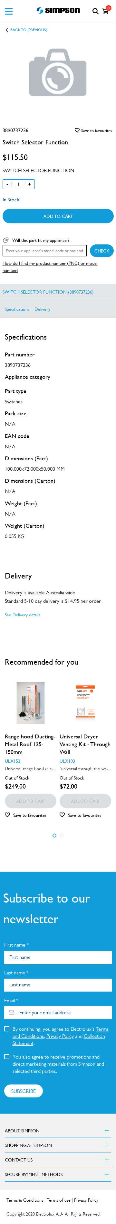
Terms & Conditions (24, 1200)
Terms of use (59, 1200)
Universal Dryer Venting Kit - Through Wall (85, 744)
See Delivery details (22, 614)
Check (101, 250)
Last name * (16, 973)
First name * (16, 945)
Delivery (42, 309)
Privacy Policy (60, 1036)
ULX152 (12, 761)
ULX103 (67, 761)
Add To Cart (58, 216)
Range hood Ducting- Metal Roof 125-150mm (30, 744)
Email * (11, 1000)
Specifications (17, 309)
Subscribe (23, 1091)
